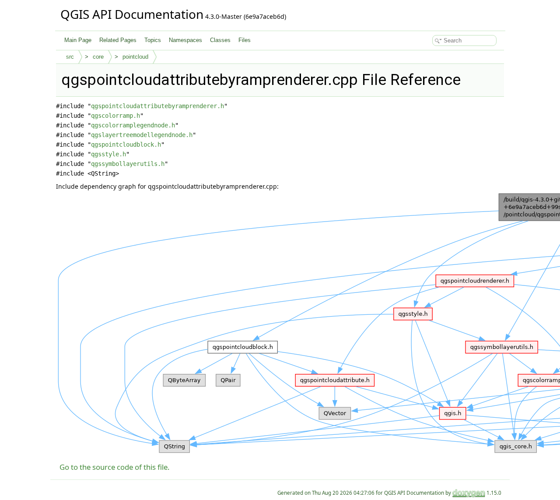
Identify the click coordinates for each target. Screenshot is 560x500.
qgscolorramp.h (115, 115)
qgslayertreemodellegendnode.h (141, 134)
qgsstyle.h (108, 154)
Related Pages (117, 40)
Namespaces (185, 40)
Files (244, 40)
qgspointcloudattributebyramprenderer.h (157, 105)
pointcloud (135, 56)
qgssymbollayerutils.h (127, 163)
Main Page (77, 40)
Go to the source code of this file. (115, 467)
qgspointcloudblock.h (126, 144)
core (98, 56)
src (70, 56)
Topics (152, 40)
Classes (220, 40)
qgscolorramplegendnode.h (133, 125)
